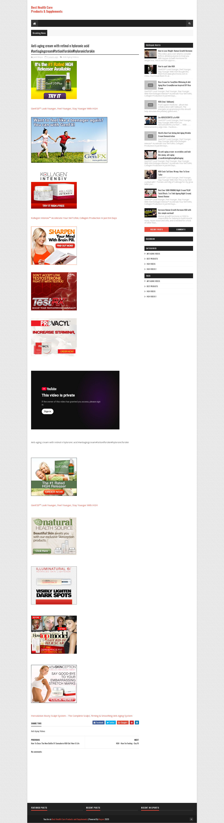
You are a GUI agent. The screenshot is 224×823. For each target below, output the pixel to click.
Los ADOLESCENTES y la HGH (168, 117)
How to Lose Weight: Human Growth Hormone (175, 50)
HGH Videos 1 (151, 269)
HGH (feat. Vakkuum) (166, 101)
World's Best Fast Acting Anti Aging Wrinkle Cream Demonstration (174, 134)
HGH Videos (151, 264)
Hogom (101, 819)
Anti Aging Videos (71, 57)
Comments (180, 229)
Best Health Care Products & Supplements (46, 9)
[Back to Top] (191, 819)
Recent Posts (156, 229)
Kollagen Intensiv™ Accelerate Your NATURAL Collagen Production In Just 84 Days (74, 217)
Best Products (152, 259)
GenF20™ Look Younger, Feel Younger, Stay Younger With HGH (64, 108)
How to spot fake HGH (166, 66)
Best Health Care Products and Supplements (69, 819)
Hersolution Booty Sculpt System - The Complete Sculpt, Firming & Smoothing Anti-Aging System (81, 715)
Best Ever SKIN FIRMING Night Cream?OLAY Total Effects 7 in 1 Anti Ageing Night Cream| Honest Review (174, 193)
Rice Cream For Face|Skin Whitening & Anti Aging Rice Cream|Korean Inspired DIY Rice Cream (174, 85)
